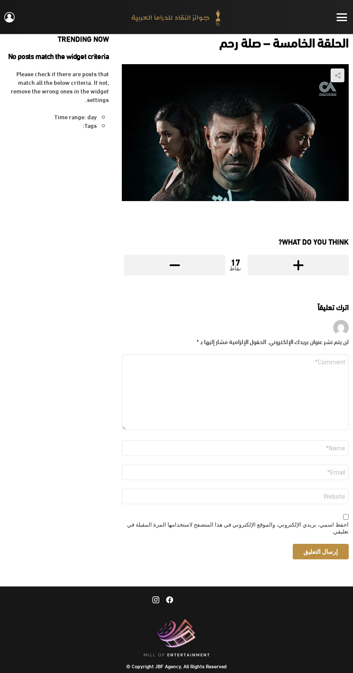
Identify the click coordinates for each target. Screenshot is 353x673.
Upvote (298, 265)
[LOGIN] (9, 17)
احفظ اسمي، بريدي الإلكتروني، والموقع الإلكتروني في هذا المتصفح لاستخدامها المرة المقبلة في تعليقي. (238, 528)
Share (337, 75)
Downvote (174, 265)
